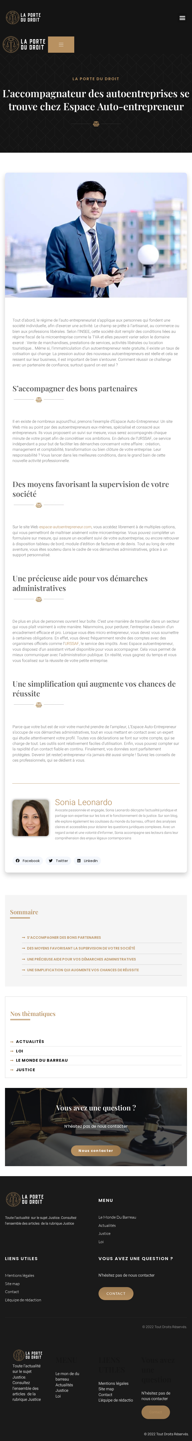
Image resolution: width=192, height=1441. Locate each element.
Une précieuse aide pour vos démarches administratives (81, 959)
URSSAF (72, 644)
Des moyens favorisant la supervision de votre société (81, 948)
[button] (182, 17)
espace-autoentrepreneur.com (65, 527)
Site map (106, 1389)
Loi (58, 1396)
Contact (105, 1395)
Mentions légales (113, 1384)
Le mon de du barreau (67, 1376)
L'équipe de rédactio (115, 1400)
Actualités (64, 1385)
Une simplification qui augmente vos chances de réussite (83, 969)
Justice (62, 1391)
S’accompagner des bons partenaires (64, 937)
